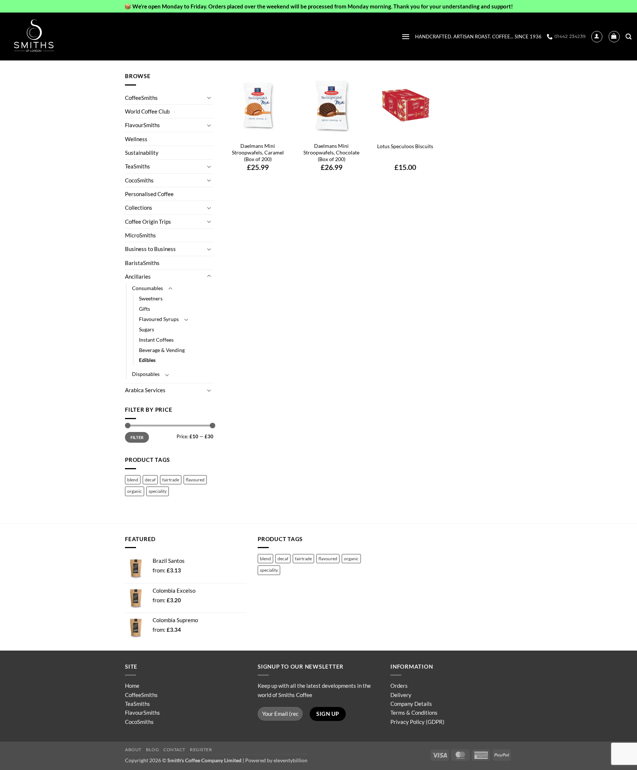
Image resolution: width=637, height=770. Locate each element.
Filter (137, 437)
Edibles (147, 360)
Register (201, 749)
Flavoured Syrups (159, 319)
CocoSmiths (139, 180)
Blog (152, 749)
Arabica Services (145, 390)
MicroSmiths (140, 235)
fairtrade (170, 479)
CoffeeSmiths (141, 97)
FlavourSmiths (142, 125)
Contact (174, 749)
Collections (138, 207)
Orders (399, 685)
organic (134, 491)
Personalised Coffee (149, 194)
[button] (405, 36)
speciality (158, 491)
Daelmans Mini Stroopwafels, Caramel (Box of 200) (258, 152)
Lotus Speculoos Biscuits (405, 146)
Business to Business (150, 248)
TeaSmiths (137, 166)
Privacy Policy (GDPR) (417, 721)
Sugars (146, 329)
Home (132, 685)
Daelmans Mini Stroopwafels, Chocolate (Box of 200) (331, 152)
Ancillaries (138, 276)
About (133, 749)
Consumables (147, 288)
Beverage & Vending (162, 350)
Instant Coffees (156, 340)
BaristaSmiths (142, 262)
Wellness (136, 139)
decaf (150, 479)
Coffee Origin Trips (148, 221)
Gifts (144, 309)
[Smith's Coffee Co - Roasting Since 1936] (42, 36)
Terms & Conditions (414, 712)
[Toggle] (209, 97)
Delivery (400, 694)
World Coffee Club (147, 111)
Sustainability (142, 152)
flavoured (195, 479)
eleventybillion (290, 760)
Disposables (146, 374)
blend (132, 479)
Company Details (411, 703)
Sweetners (151, 298)
